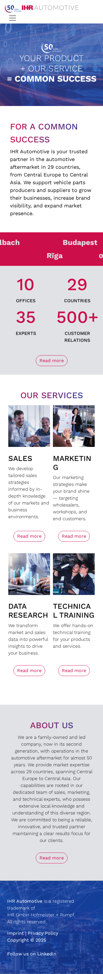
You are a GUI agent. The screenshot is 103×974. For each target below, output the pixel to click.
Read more (51, 360)
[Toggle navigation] (12, 18)
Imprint (15, 933)
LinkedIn (46, 954)
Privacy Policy (43, 933)
